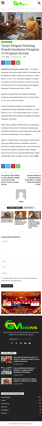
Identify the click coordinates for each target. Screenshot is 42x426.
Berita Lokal (5, 403)
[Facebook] (3, 63)
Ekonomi (4, 407)
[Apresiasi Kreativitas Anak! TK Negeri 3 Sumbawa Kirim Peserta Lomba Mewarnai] (6, 359)
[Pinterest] (13, 63)
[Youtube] (30, 343)
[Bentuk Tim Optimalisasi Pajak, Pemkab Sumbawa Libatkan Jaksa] (21, 215)
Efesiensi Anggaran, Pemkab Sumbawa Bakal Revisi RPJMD (7, 221)
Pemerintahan (11, 8)
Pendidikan (5, 410)
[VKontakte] (25, 343)
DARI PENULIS (28, 208)
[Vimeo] (21, 343)
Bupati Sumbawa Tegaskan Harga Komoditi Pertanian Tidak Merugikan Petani (33, 179)
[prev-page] (20, 231)
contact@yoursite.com (26, 339)
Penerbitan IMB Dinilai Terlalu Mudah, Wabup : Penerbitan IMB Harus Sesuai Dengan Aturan (10, 179)
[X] (17, 343)
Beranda (3, 8)
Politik (3, 400)
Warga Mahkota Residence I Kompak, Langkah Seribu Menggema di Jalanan (24, 370)
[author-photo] (21, 194)
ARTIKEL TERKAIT (15, 208)
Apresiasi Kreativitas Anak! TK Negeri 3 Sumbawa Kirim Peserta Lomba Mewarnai (26, 359)
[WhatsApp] (18, 63)
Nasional (4, 413)
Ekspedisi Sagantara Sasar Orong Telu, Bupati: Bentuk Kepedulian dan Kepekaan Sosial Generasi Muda (34, 224)
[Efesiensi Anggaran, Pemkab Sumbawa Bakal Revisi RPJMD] (7, 214)
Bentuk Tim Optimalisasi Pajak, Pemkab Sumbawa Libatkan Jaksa (21, 222)
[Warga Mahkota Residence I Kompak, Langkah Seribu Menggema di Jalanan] (6, 370)
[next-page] (22, 231)
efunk (7, 57)
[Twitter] (8, 63)
